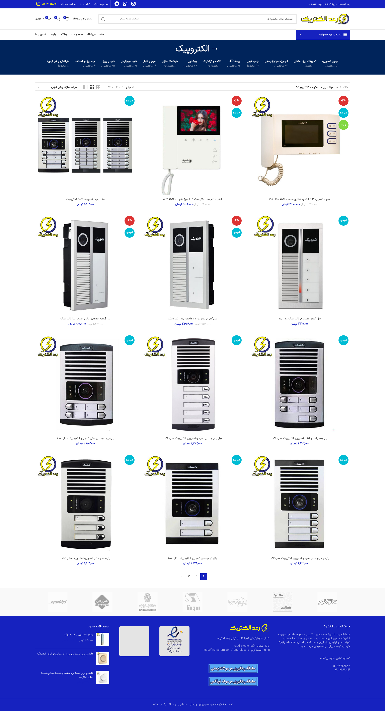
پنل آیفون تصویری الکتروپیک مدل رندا (299, 319)
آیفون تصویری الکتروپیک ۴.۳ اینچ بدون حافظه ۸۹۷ (192, 199)
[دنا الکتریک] (147, 602)
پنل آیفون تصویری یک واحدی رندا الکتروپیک (85, 319)
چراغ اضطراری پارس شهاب (78, 635)
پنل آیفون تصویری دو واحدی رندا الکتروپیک (192, 319)
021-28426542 (49, 4)
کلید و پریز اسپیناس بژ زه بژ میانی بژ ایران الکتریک (65, 654)
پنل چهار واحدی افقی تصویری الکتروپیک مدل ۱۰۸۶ (85, 438)
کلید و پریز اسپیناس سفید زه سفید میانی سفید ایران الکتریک (67, 675)
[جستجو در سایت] (103, 19)
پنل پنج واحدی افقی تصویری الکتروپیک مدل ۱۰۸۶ (299, 438)
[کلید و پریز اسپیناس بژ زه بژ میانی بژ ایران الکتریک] (102, 658)
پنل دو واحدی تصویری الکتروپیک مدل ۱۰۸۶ (192, 558)
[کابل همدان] (237, 602)
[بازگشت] (215, 49)
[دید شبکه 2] (98, 87)
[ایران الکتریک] (57, 602)
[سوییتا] (192, 602)
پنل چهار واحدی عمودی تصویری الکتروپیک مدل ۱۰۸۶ (299, 558)
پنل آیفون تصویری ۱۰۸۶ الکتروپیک (85, 199)
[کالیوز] (282, 602)
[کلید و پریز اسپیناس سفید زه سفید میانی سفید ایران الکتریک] (102, 678)
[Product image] (299, 144)
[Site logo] (325, 19)
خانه (345, 87)
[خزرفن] (102, 602)
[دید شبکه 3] (92, 87)
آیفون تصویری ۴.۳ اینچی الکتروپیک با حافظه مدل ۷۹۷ (299, 199)
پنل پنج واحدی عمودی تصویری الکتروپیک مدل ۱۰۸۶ (192, 438)
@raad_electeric (244, 646)
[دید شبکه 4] (85, 87)
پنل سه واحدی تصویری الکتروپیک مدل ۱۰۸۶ (85, 558)
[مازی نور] (327, 602)
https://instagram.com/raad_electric (226, 650)
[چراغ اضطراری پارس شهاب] (102, 639)
